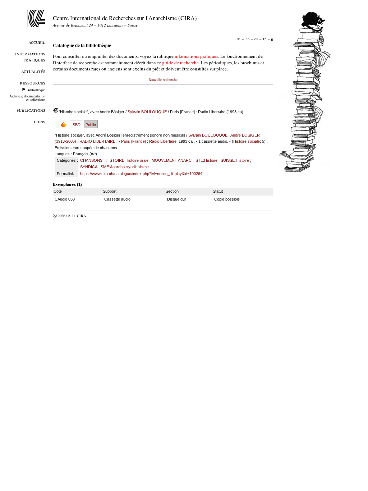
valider (95, 215)
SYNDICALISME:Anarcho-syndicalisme (114, 167)
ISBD (76, 125)
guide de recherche (180, 62)
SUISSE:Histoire (235, 160)
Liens (39, 121)
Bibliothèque (36, 89)
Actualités (33, 71)
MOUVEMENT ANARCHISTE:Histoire (184, 160)
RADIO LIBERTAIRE (97, 141)
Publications (31, 109)
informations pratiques (196, 56)
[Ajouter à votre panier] (65, 124)
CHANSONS (91, 160)
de (238, 38)
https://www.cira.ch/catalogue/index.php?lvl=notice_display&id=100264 (141, 173)
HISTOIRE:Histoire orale (127, 160)
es (256, 38)
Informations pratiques (30, 56)
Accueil (36, 41)
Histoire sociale (246, 141)
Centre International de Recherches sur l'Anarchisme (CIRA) (125, 18)
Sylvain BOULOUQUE (147, 112)
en (247, 38)
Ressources (32, 82)
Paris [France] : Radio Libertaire (148, 141)
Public (91, 125)
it (272, 38)
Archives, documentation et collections (27, 97)
